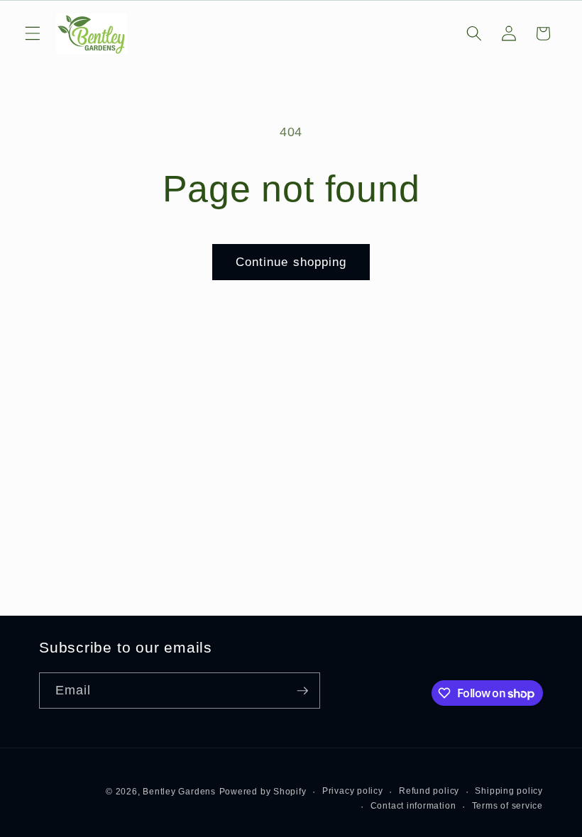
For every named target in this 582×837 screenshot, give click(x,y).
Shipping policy (509, 791)
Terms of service (507, 806)
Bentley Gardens (179, 792)
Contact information (413, 806)
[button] (33, 33)
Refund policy (429, 791)
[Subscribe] (302, 690)
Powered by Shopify (263, 792)
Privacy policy (352, 791)
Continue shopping (291, 261)
